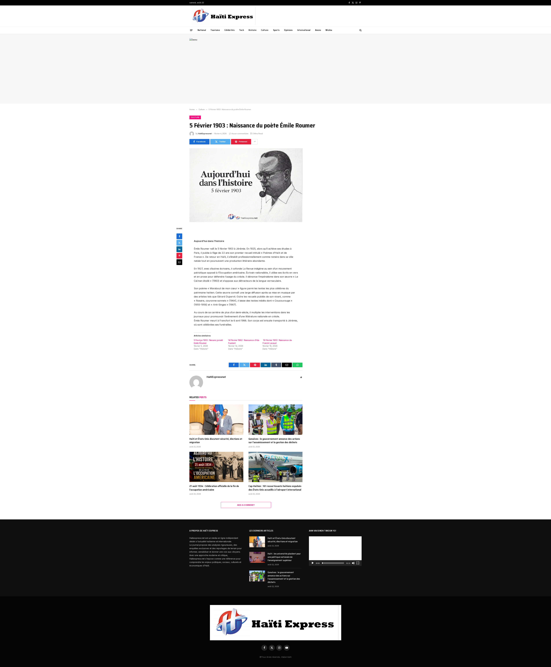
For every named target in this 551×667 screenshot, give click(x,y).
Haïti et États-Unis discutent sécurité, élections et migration (215, 440)
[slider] (333, 563)
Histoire (252, 30)
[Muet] (353, 563)
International (304, 30)
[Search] (360, 30)
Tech (241, 30)
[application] (335, 551)
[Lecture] (312, 563)
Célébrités (229, 30)
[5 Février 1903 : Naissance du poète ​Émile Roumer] (245, 185)
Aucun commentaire (240, 134)
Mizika (329, 30)
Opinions (288, 30)
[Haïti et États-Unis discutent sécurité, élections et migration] (216, 419)
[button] (335, 551)
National (202, 30)
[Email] (179, 262)
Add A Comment (246, 505)
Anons (318, 30)
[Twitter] (179, 242)
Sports (276, 30)
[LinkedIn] (179, 249)
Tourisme (215, 30)
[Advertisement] (275, 78)
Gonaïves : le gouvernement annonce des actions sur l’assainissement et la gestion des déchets (274, 440)
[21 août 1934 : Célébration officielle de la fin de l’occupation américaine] (216, 467)
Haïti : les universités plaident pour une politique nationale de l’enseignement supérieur (284, 557)
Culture (264, 30)
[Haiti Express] (223, 15)
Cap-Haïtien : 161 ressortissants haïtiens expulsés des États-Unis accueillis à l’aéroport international (275, 487)
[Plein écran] (357, 563)
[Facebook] (179, 236)
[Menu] (191, 30)
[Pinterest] (179, 255)
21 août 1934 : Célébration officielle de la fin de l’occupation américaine (214, 487)
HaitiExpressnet (205, 134)
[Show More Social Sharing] (255, 141)
